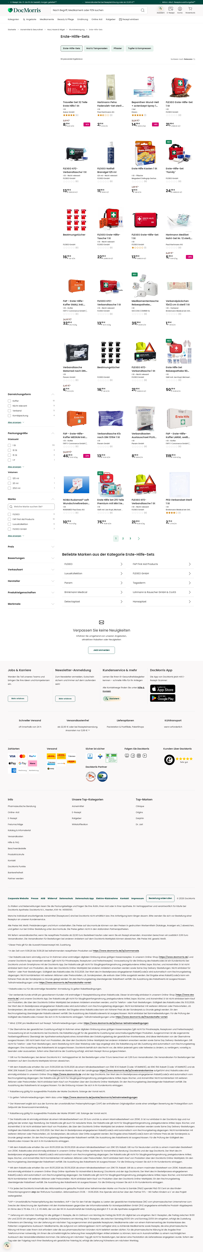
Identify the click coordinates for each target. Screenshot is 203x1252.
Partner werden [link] (16, 878)
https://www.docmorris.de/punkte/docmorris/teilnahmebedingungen (100, 1097)
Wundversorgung (77, 29)
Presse (34, 898)
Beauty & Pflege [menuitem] (66, 19)
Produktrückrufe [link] (16, 854)
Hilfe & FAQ (13, 842)
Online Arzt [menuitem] (97, 19)
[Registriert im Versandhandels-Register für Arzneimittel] (111, 758)
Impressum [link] (137, 898)
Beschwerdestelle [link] (17, 848)
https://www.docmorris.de (173, 957)
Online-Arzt (13, 812)
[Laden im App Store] (171, 689)
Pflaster (118, 48)
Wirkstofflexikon (80, 824)
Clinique (140, 806)
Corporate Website (18, 898)
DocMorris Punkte (17, 866)
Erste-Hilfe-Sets (71, 48)
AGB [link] (43, 898)
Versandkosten (15, 836)
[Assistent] (7, 1245)
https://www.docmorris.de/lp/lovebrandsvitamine (126, 1071)
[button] (116, 538)
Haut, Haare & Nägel (56, 29)
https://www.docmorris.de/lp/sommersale (116, 951)
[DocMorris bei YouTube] (144, 755)
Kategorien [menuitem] (13, 19)
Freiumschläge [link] (15, 824)
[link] (91, 776)
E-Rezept (12, 818)
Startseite (12, 29)
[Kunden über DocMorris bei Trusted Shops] (179, 760)
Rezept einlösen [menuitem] (131, 19)
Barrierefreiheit (15, 872)
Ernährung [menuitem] (82, 19)
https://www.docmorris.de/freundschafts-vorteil (65, 983)
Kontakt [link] (12, 860)
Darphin (140, 818)
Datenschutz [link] (66, 898)
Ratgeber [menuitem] (110, 19)
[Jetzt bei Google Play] (171, 698)
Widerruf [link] (52, 898)
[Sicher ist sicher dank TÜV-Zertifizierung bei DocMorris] (90, 756)
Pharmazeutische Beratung (22, 806)
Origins (139, 812)
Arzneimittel (78, 806)
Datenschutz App (84, 898)
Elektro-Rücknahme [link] (107, 898)
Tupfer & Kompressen (139, 48)
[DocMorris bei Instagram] (138, 755)
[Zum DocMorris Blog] (127, 755)
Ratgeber (76, 818)
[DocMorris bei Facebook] (132, 755)
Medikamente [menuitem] (47, 19)
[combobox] (99, 10)
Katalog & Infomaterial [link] (19, 830)
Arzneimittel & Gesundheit (31, 29)
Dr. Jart (139, 824)
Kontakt (124, 898)
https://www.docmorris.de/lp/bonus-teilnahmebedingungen (116, 1023)
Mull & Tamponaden (96, 48)
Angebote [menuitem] (31, 19)
